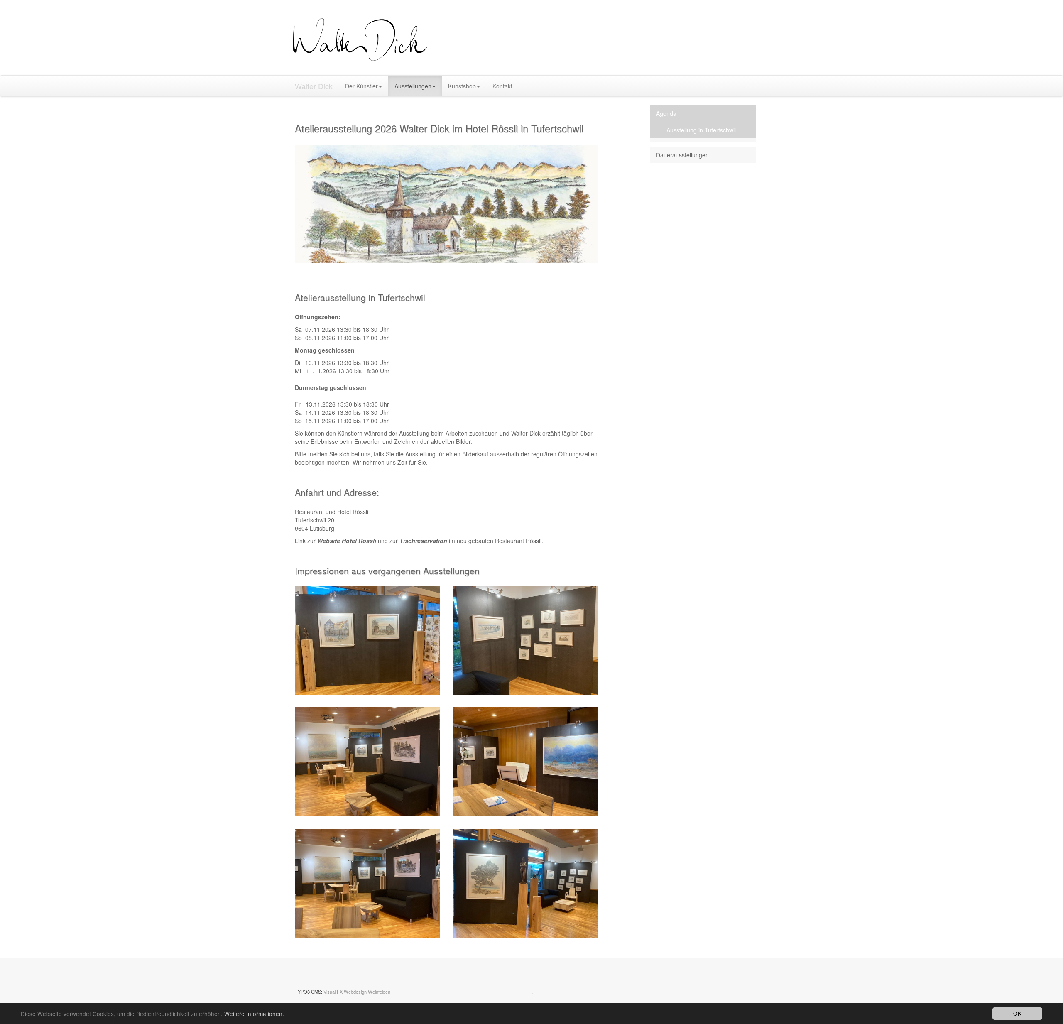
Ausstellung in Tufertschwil (701, 130)
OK (1017, 1013)
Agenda (666, 113)
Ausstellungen (412, 86)
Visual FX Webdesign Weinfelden (356, 991)
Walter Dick (314, 86)
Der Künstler (361, 86)
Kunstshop (462, 86)
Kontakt (502, 86)
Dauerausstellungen (682, 155)
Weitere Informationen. (254, 1013)
